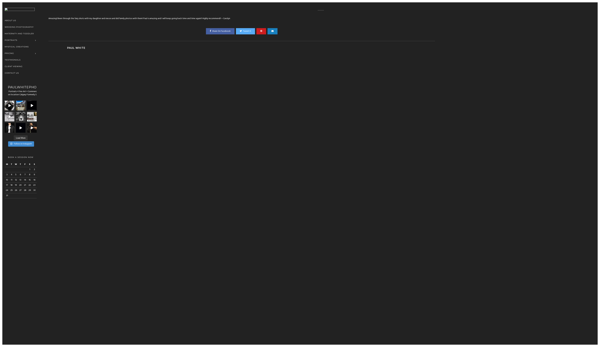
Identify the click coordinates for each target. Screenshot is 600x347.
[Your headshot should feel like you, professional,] (32, 128)
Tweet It (247, 31)
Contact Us (12, 73)
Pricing (9, 53)
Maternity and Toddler (19, 33)
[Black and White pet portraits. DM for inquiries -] (21, 117)
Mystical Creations (17, 46)
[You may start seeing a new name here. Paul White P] (21, 128)
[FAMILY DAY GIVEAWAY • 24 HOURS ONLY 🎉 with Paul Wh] (32, 117)
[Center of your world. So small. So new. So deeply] (9, 117)
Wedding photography (19, 27)
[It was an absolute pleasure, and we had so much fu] (9, 105)
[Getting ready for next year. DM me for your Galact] (21, 105)
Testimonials (12, 60)
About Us (10, 20)
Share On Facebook (221, 31)
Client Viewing (13, 66)
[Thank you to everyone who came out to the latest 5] (32, 105)
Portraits (11, 40)
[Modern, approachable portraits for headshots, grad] (9, 128)
